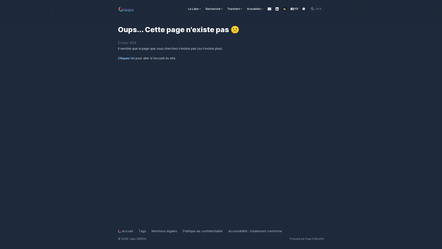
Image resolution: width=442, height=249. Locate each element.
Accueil (127, 231)
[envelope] (269, 9)
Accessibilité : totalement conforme (255, 231)
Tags (142, 231)
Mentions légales (164, 231)
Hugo (308, 238)
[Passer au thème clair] (303, 8)
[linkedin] (277, 9)
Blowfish (319, 238)
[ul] (284, 9)
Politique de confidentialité (203, 231)
